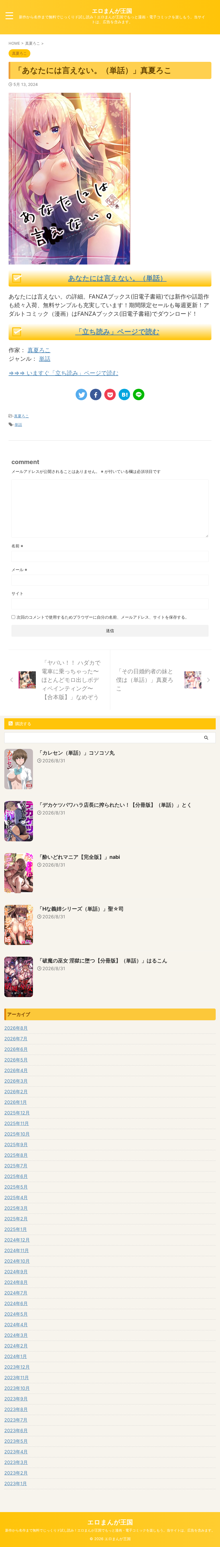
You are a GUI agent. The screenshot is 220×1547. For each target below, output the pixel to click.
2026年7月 (16, 1038)
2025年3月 (16, 1208)
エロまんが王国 (112, 10)
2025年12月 (17, 1113)
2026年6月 (16, 1049)
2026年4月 (16, 1070)
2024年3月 (16, 1335)
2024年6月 (16, 1303)
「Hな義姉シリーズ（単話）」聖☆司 (80, 909)
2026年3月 (16, 1081)
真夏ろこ (39, 350)
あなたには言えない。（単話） (117, 278)
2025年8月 (16, 1155)
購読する (22, 723)
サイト (17, 593)
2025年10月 (17, 1134)
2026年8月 (16, 1028)
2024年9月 (16, 1271)
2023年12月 (17, 1367)
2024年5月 (16, 1314)
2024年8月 (16, 1282)
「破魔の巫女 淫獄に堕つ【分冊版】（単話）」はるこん (102, 961)
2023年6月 (16, 1430)
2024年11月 (16, 1250)
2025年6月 (16, 1176)
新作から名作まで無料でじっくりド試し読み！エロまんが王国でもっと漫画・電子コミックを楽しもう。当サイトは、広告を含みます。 (110, 1530)
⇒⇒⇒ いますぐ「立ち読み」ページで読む (63, 373)
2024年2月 (16, 1346)
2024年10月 (17, 1261)
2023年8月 (16, 1409)
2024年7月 (16, 1293)
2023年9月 (16, 1399)
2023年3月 (16, 1462)
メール (19, 569)
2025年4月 (16, 1197)
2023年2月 (16, 1473)
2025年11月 (16, 1123)
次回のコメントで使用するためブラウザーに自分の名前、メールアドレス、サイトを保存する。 (103, 617)
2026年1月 (15, 1102)
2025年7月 (16, 1166)
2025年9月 (16, 1144)
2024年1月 (15, 1356)
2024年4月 (16, 1324)
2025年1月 (15, 1229)
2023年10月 (17, 1388)
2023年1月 (15, 1483)
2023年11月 (16, 1377)
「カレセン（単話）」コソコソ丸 (76, 753)
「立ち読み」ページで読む (117, 331)
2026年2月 (16, 1091)
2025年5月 (16, 1187)
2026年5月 (16, 1060)
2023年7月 (16, 1420)
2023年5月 (16, 1441)
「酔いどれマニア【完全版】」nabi (78, 857)
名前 (17, 545)
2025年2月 (16, 1219)
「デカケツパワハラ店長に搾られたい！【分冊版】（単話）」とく (114, 805)
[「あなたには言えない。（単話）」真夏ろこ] (124, 394)
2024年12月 (17, 1240)
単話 (44, 358)
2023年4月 (16, 1452)
